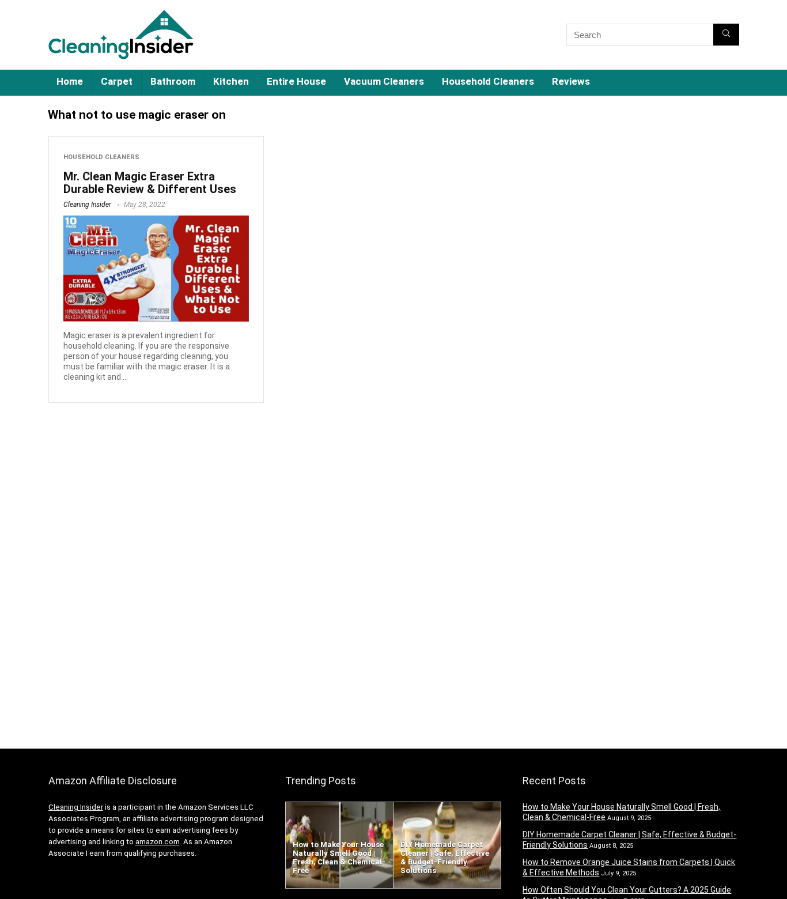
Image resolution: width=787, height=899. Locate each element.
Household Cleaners (488, 81)
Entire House (296, 81)
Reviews (571, 81)
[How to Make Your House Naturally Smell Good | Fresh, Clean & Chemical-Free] (339, 807)
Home (69, 81)
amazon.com (157, 841)
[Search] (726, 35)
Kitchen (231, 81)
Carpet (117, 81)
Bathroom (172, 81)
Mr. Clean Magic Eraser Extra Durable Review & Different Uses (149, 182)
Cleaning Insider (87, 205)
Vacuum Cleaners (384, 81)
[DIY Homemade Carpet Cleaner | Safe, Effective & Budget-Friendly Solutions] (447, 807)
